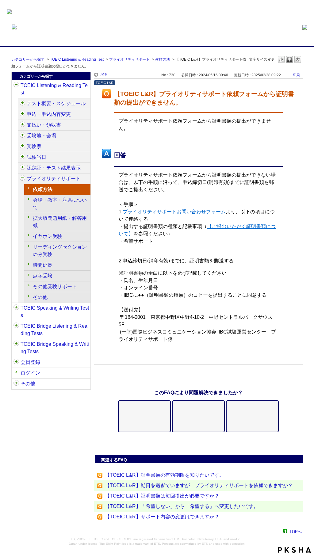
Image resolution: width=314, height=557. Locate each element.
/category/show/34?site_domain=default (16, 344)
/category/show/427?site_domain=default (22, 135)
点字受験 (42, 275)
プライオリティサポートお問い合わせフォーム (174, 211)
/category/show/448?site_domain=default (22, 178)
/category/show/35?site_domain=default (16, 383)
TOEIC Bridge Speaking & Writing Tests (55, 347)
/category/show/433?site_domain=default (22, 157)
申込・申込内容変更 (49, 114)
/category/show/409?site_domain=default (22, 103)
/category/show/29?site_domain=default (16, 362)
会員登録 (30, 362)
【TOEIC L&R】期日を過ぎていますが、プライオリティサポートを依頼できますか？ (199, 485)
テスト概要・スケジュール (56, 103)
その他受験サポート (55, 286)
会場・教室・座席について (60, 203)
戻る (104, 74)
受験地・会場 (41, 135)
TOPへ (295, 531)
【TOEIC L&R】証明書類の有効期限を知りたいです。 (164, 475)
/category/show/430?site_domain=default (22, 146)
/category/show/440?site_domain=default (22, 168)
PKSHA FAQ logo (294, 550)
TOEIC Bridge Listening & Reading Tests (54, 329)
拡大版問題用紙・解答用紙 (60, 222)
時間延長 (42, 265)
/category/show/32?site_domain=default (16, 308)
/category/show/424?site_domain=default (22, 125)
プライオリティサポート (129, 59)
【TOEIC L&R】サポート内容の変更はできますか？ (162, 516)
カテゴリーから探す (27, 59)
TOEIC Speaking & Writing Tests (55, 311)
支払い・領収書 (44, 125)
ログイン (30, 373)
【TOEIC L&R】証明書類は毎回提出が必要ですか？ (162, 495)
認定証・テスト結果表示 (54, 167)
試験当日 (36, 157)
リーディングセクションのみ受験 (60, 250)
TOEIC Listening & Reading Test (77, 59)
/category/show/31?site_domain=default (16, 85)
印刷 (296, 75)
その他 (40, 297)
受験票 (34, 146)
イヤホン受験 (47, 236)
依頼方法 (162, 59)
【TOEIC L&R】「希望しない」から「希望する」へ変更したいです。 (181, 506)
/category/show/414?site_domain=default (22, 114)
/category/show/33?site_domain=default (16, 326)
